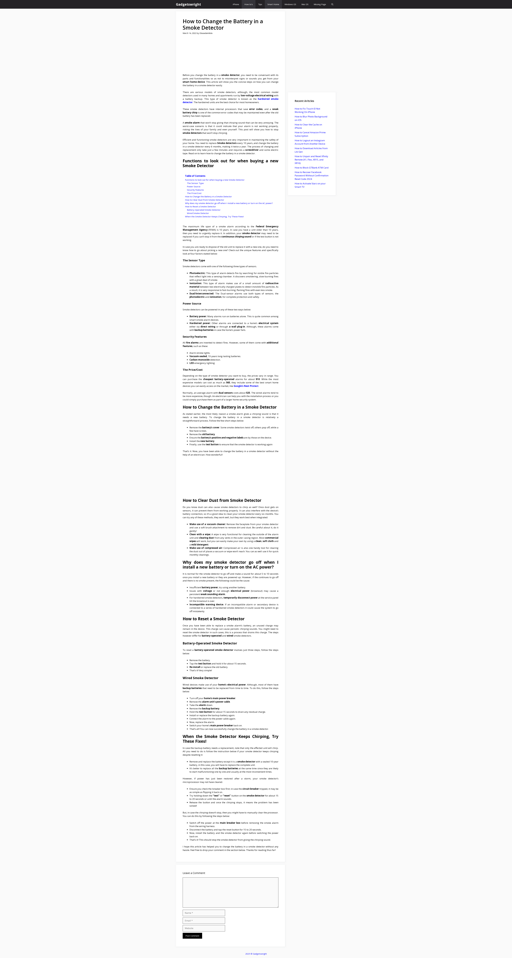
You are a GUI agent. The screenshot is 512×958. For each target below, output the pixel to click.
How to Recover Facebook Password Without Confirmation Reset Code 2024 (311, 175)
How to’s (248, 4)
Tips (260, 4)
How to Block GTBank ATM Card (312, 167)
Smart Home (273, 4)
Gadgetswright (188, 4)
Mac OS (304, 4)
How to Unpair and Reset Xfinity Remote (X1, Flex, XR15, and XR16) (311, 160)
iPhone (236, 4)
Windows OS (290, 4)
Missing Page (320, 4)
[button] (332, 4)
